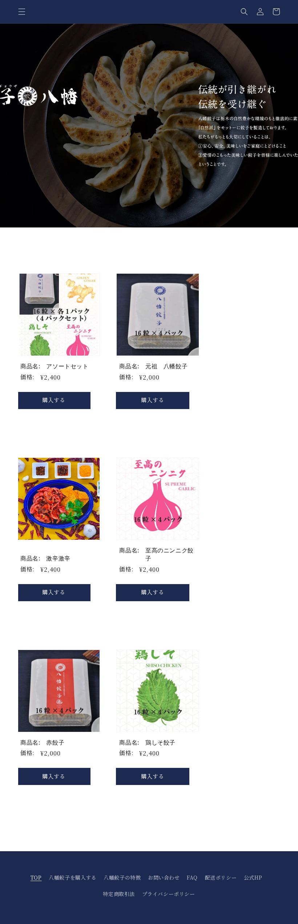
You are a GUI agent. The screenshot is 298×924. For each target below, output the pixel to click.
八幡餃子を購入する (72, 877)
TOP (36, 877)
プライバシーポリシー (168, 893)
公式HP (253, 877)
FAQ (192, 877)
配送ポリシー (221, 877)
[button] (22, 12)
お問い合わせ (164, 877)
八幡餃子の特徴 (122, 877)
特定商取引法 (119, 893)
